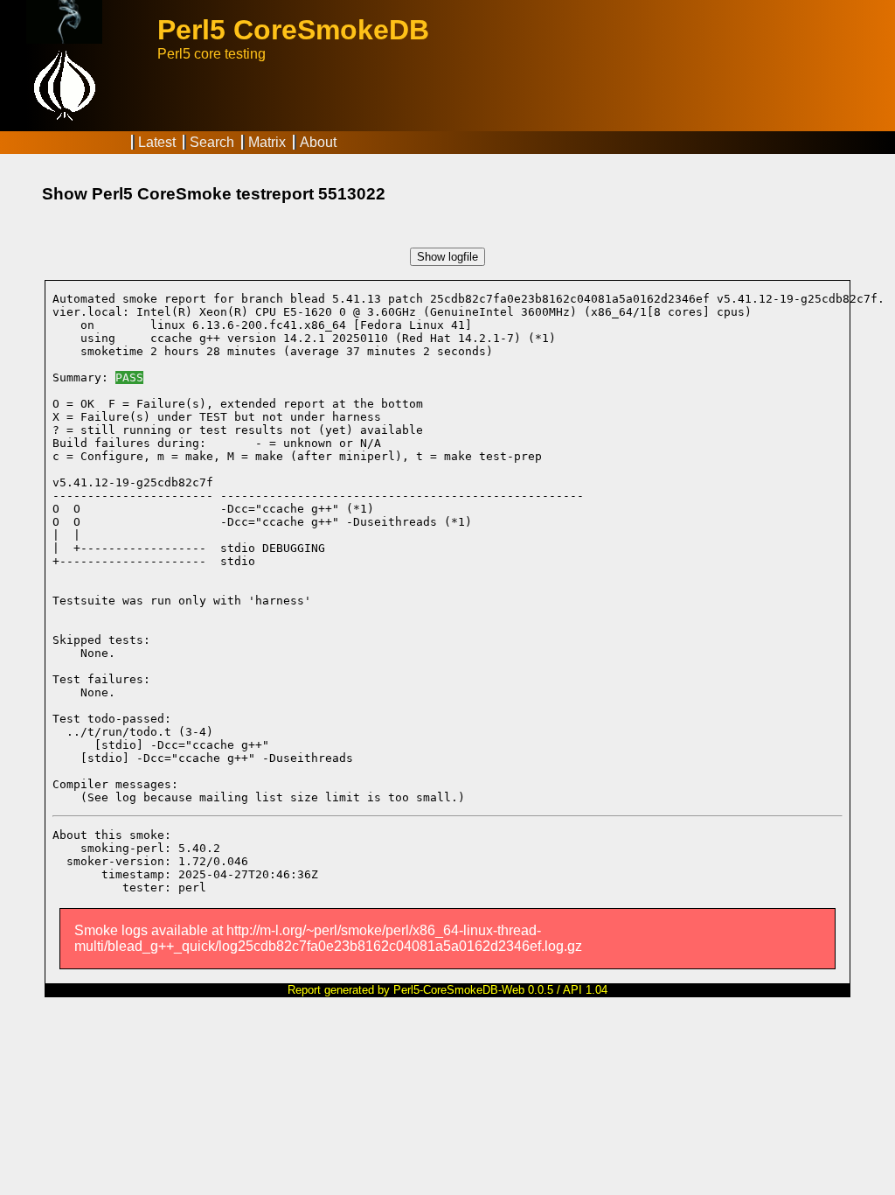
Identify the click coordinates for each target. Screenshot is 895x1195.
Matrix (267, 142)
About (318, 142)
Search (212, 142)
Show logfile (447, 256)
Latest (157, 142)
